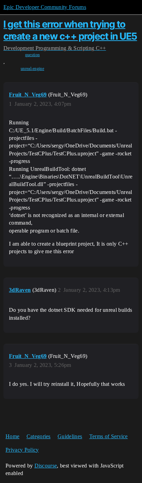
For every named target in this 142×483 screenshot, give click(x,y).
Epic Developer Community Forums (44, 7)
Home (12, 436)
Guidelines (70, 436)
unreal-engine (32, 68)
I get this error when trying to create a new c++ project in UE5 (70, 30)
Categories (39, 436)
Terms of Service (108, 436)
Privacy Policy (22, 450)
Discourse (45, 466)
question (32, 54)
